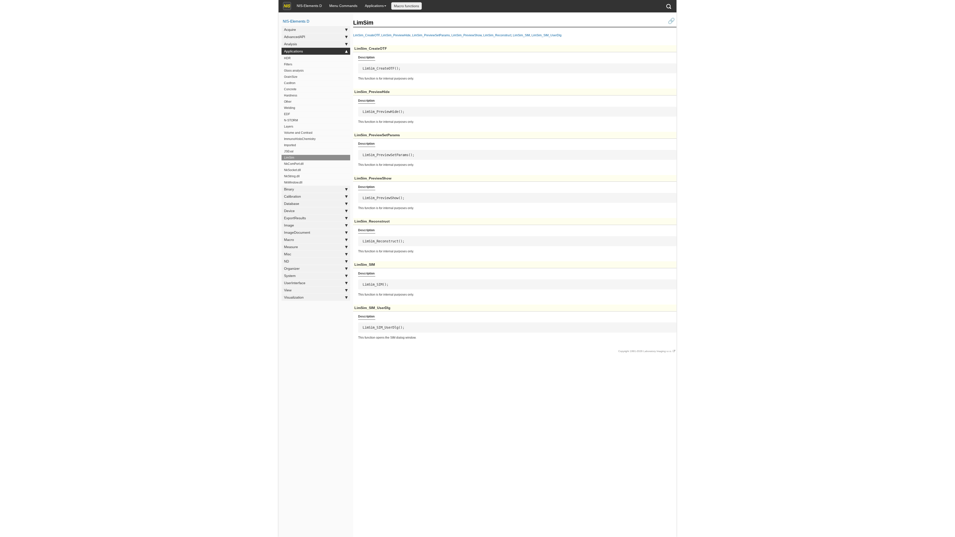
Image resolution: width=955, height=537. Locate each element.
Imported (290, 145)
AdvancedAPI (294, 37)
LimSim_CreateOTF (366, 35)
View (287, 290)
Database (291, 204)
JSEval (288, 151)
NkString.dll (292, 176)
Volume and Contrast (298, 132)
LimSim (289, 157)
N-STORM (291, 120)
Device (289, 211)
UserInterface (294, 283)
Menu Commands (343, 6)
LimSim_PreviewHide (396, 35)
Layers (288, 126)
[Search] (668, 6)
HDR (287, 58)
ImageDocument (297, 232)
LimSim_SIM (521, 35)
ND (286, 261)
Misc (287, 254)
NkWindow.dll (293, 182)
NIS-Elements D (309, 6)
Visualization (294, 297)
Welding (289, 108)
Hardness (290, 95)
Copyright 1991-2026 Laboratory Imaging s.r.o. (645, 351)
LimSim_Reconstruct (497, 35)
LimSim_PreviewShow (466, 35)
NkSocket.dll (292, 170)
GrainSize (290, 77)
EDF (287, 114)
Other (287, 101)
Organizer (292, 268)
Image (289, 225)
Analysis (290, 44)
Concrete (290, 89)
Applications (374, 6)
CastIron (289, 83)
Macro (289, 240)
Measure (291, 247)
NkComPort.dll (294, 164)
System (290, 276)
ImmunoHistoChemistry (300, 139)
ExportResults (295, 218)
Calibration (292, 196)
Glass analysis (294, 70)
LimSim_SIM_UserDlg (546, 35)
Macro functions (406, 6)
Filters (288, 64)
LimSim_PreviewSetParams (431, 35)
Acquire (290, 30)
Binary (289, 189)
